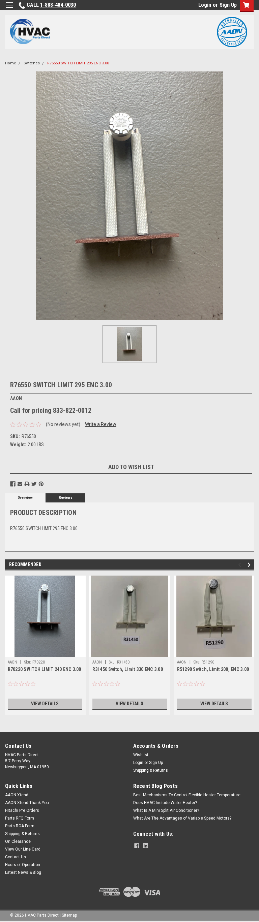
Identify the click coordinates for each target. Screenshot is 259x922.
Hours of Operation (22, 864)
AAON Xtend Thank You (27, 802)
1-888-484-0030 (58, 5)
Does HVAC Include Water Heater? (165, 802)
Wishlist (140, 754)
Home (10, 63)
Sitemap (69, 915)
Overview (25, 497)
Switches (32, 63)
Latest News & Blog (23, 872)
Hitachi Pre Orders (22, 810)
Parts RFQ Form (19, 818)
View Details (45, 703)
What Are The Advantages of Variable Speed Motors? (182, 818)
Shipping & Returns (150, 770)
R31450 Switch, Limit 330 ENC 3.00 (127, 669)
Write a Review (100, 424)
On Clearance (18, 841)
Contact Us (15, 857)
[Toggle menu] (9, 9)
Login (204, 5)
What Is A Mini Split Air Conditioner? (166, 810)
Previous (240, 564)
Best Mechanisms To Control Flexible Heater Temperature (186, 795)
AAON (13, 662)
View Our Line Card (22, 849)
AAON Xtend (16, 795)
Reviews (66, 497)
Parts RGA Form (19, 826)
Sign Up (228, 5)
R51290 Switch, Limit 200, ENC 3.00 (213, 669)
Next (250, 564)
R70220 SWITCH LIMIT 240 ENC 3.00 (44, 669)
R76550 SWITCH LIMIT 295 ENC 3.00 (78, 63)
